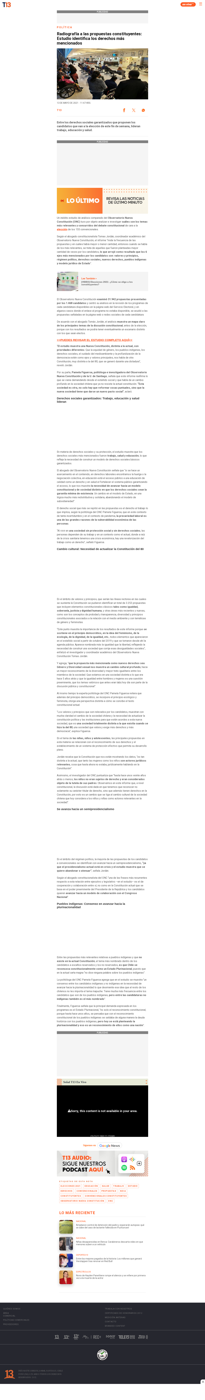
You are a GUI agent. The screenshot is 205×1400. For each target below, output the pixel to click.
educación (91, 1186)
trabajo (118, 1186)
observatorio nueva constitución (82, 1201)
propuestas (108, 1191)
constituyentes (71, 1196)
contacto (110, 1322)
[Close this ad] (203, 1381)
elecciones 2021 (71, 1186)
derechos (67, 1191)
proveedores (11, 1324)
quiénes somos (11, 1309)
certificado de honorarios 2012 (123, 1313)
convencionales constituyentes (106, 1196)
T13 (59, 110)
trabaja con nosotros (118, 1309)
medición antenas (115, 1317)
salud (105, 1186)
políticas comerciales (16, 1320)
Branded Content (115, 1326)
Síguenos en (89, 1145)
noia (123, 1191)
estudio (133, 1186)
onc (110, 1201)
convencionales (87, 1191)
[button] (124, 110)
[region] (102, 1392)
